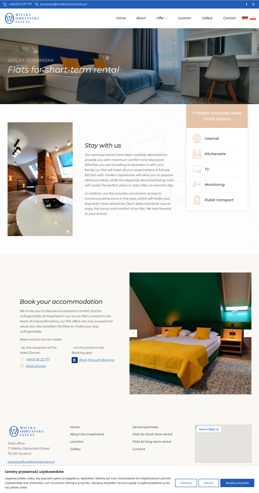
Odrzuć (208, 483)
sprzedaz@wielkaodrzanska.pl (31, 462)
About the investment (87, 434)
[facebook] (246, 4)
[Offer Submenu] (167, 18)
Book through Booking (96, 360)
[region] (129, 479)
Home (121, 18)
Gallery (207, 18)
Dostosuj (186, 483)
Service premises (145, 427)
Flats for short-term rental (152, 434)
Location (184, 18)
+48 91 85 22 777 (38, 359)
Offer (160, 18)
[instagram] (253, 4)
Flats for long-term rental (152, 442)
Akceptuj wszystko (237, 483)
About (141, 18)
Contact (229, 18)
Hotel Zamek (36, 366)
